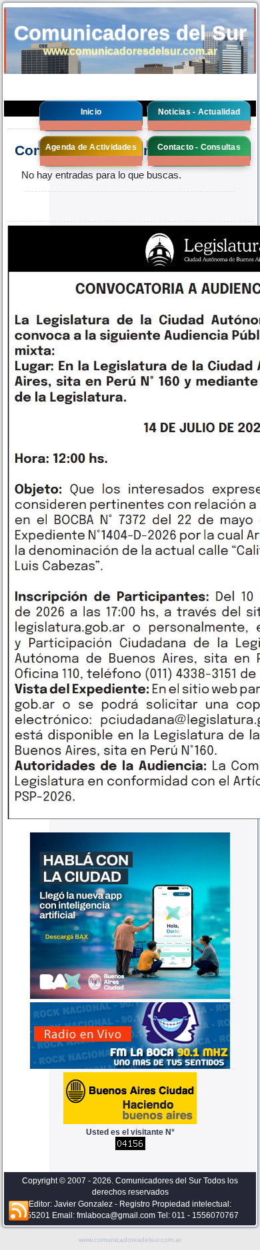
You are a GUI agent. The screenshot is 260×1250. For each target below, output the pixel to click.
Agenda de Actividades (91, 147)
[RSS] (18, 1211)
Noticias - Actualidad (199, 112)
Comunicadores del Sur (130, 33)
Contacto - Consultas (199, 147)
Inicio (91, 112)
